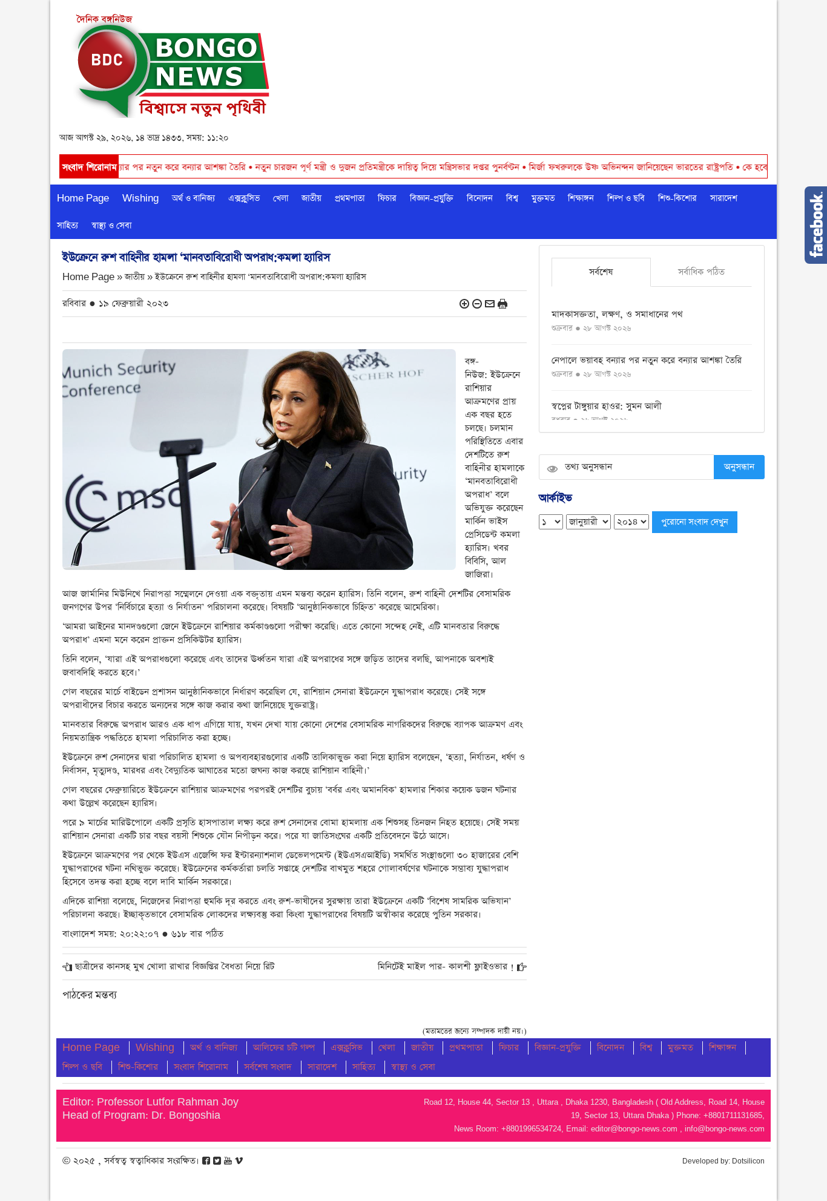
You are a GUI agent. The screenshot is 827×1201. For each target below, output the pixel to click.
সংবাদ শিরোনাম (201, 1067)
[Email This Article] (490, 303)
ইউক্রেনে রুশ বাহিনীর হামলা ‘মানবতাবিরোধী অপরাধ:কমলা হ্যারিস (260, 277)
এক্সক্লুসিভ (244, 198)
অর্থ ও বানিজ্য (193, 198)
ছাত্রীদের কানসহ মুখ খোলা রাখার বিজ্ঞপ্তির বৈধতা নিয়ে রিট (174, 966)
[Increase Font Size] (464, 303)
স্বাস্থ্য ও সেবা (111, 226)
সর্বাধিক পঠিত (701, 272)
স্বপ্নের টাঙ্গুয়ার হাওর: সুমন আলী (607, 406)
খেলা (280, 198)
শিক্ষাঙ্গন (581, 198)
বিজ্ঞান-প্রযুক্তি (431, 198)
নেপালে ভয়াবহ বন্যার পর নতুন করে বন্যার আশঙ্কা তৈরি (647, 360)
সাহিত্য (67, 226)
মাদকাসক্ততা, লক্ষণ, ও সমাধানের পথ (617, 314)
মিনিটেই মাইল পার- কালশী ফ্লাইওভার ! (446, 966)
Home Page (83, 198)
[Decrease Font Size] (477, 303)
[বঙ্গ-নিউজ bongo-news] (172, 62)
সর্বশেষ (601, 272)
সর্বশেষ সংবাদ (268, 1067)
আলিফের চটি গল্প (284, 1047)
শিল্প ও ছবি (626, 198)
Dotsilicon (748, 1161)
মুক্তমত (543, 198)
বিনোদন (480, 198)
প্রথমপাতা (349, 198)
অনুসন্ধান (739, 466)
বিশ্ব (512, 198)
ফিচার (387, 198)
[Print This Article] (502, 303)
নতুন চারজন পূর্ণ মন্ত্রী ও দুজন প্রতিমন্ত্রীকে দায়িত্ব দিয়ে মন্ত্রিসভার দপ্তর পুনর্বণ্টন (336, 167)
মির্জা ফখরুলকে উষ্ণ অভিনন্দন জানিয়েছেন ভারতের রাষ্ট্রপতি (580, 167)
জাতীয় (311, 198)
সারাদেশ (723, 198)
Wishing (140, 198)
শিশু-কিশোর (677, 198)
